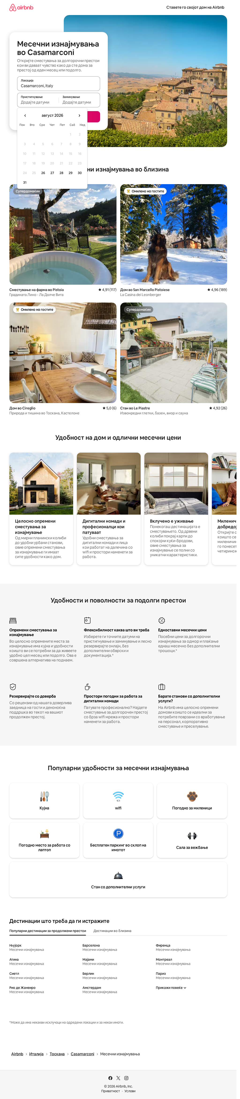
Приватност (110, 1091)
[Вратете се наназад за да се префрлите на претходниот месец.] (25, 115)
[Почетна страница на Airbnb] (21, 7)
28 (61, 173)
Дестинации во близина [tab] (112, 931)
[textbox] (38, 102)
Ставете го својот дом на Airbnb (195, 7)
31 (24, 182)
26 (43, 173)
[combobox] (58, 86)
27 (52, 173)
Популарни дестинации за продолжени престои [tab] (47, 931)
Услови (129, 1091)
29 (70, 173)
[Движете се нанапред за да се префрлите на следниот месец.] (79, 115)
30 (80, 173)
